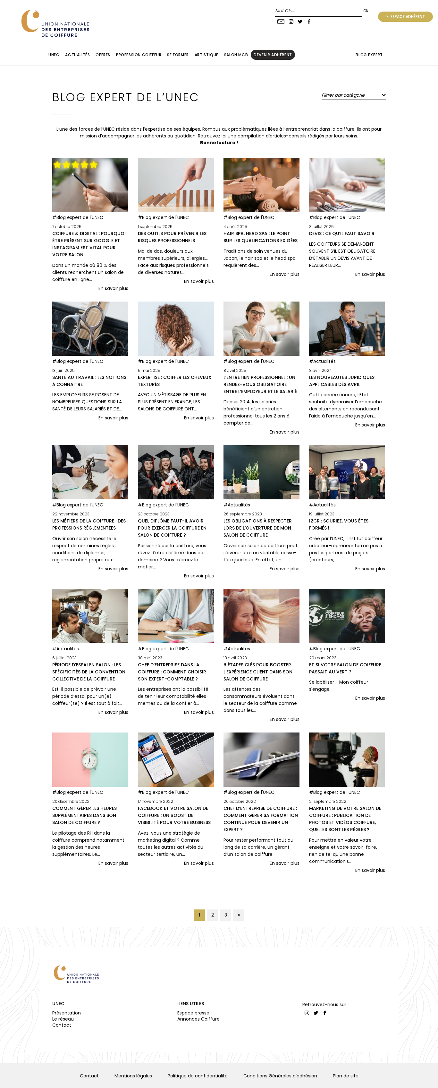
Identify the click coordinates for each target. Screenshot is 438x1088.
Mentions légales (133, 1076)
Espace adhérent (407, 16)
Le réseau (63, 1019)
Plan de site (345, 1076)
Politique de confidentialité (198, 1076)
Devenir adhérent (273, 54)
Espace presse (193, 1013)
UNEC (58, 1003)
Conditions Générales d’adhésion (280, 1076)
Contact (61, 1025)
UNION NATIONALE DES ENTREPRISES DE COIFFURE (54, 23)
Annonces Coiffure (198, 1019)
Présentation (66, 1013)
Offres (103, 54)
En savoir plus (113, 288)
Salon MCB (236, 54)
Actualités (77, 54)
